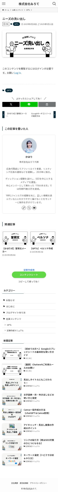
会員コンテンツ (13, 318)
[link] (24, 208)
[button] (11, 104)
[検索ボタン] (54, 3)
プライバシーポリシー (38, 483)
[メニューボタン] (3, 3)
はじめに (10, 306)
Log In (17, 72)
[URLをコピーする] (47, 104)
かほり (29, 156)
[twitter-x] (29, 208)
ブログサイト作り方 (16, 312)
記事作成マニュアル (15, 330)
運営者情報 (24, 483)
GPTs (16, 24)
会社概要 (14, 483)
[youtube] (34, 208)
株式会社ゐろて (29, 3)
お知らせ (10, 300)
